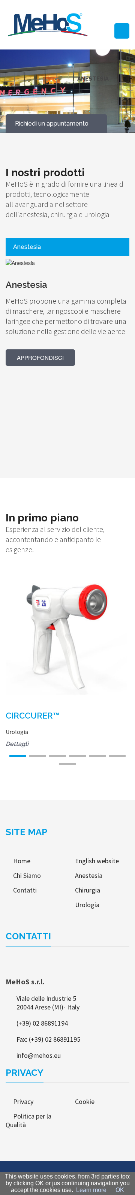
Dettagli (21, 638)
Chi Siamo (27, 875)
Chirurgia (87, 890)
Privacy (26, 1101)
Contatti (25, 890)
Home (21, 861)
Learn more (91, 1190)
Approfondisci (40, 357)
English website (97, 861)
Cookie (84, 1101)
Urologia (87, 904)
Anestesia (88, 875)
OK (120, 1190)
